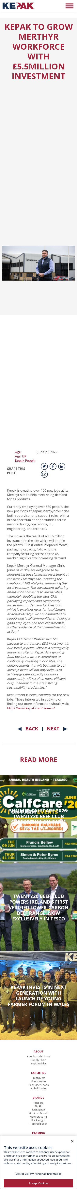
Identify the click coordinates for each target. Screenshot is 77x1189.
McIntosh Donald (39, 1113)
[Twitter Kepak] (44, 466)
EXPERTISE (38, 1073)
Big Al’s (39, 1106)
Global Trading (38, 1088)
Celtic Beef (38, 1110)
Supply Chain (38, 1060)
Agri (18, 452)
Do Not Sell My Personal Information (38, 1173)
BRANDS (38, 1098)
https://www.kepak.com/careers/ (31, 708)
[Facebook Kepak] (53, 466)
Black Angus (38, 1120)
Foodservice (38, 1081)
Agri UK (20, 456)
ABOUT (39, 1051)
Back (31, 728)
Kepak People (25, 460)
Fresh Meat (38, 1078)
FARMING (38, 1133)
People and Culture (38, 1056)
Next (53, 728)
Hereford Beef (38, 1123)
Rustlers (38, 1102)
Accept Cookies (38, 1183)
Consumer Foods (38, 1085)
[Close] (72, 1141)
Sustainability (38, 1063)
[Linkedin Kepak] (61, 466)
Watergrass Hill (38, 1116)
